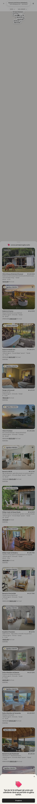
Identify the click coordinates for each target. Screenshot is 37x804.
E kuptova (18, 800)
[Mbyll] (34, 776)
